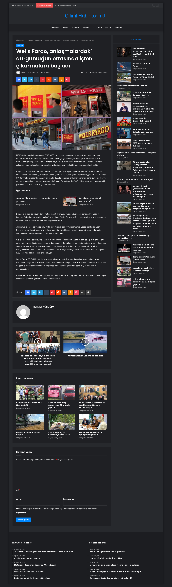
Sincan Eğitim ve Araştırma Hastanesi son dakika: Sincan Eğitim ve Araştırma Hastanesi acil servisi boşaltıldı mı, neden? (144, 222)
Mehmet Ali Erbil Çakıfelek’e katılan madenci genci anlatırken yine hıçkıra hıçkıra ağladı (143, 191)
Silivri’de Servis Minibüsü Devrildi (132, 85)
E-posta (20, 499)
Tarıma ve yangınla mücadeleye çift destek (59, 433)
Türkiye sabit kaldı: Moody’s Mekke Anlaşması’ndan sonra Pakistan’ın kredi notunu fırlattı (144, 167)
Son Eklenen (136, 39)
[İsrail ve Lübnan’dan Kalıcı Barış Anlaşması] (124, 133)
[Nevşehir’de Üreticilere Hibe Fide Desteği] (30, 392)
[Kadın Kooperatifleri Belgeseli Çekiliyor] (124, 96)
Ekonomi (75, 28)
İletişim (118, 28)
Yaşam (108, 28)
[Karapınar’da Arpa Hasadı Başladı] (30, 422)
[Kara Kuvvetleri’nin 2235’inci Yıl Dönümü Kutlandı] (124, 144)
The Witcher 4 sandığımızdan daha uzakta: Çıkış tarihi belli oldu (143, 52)
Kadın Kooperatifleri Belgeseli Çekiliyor (142, 93)
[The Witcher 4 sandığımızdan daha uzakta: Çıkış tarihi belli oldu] (124, 52)
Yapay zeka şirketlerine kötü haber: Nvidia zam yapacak (143, 247)
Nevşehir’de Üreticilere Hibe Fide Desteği (29, 403)
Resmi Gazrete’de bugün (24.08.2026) (144, 258)
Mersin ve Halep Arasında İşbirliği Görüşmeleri (90, 433)
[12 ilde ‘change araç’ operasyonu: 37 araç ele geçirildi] (61, 392)
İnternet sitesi (69, 499)
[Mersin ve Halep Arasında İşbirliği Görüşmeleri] (93, 422)
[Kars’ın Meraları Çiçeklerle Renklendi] (124, 121)
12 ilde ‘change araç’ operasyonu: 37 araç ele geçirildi (59, 405)
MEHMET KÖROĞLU (28, 73)
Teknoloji (97, 28)
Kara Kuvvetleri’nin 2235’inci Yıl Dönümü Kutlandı (142, 143)
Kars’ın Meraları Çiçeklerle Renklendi (142, 119)
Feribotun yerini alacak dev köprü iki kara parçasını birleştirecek (143, 206)
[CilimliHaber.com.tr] (86, 16)
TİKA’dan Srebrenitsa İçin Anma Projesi (135, 179)
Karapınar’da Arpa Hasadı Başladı (28, 433)
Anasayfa (54, 28)
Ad (18, 490)
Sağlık (86, 28)
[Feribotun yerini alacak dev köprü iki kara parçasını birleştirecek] (124, 207)
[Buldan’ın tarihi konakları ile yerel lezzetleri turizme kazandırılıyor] (93, 392)
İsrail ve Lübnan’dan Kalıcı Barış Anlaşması (143, 130)
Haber (65, 28)
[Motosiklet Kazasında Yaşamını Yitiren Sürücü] (124, 78)
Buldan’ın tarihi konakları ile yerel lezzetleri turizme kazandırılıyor (92, 405)
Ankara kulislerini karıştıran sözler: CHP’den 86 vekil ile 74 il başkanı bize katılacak (143, 107)
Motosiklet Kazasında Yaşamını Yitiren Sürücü (72, 5)
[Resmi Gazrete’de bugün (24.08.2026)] (70, 201)
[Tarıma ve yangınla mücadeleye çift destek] (61, 422)
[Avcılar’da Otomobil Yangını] (124, 66)
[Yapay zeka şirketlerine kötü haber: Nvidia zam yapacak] (124, 248)
